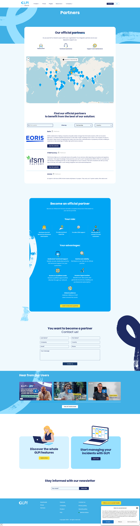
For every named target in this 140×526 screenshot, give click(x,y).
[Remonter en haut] (1, 525)
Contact (110, 4)
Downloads (43, 502)
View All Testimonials (70, 406)
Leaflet (100, 102)
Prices (42, 505)
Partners (42, 508)
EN (117, 4)
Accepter (108, 521)
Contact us (82, 502)
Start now (96, 458)
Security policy (83, 509)
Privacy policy (83, 505)
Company (63, 505)
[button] (137, 508)
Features (62, 502)
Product (62, 509)
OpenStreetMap (106, 102)
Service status (84, 512)
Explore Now (44, 458)
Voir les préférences (132, 521)
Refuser (120, 521)
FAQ (61, 512)
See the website (54, 146)
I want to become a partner (70, 306)
